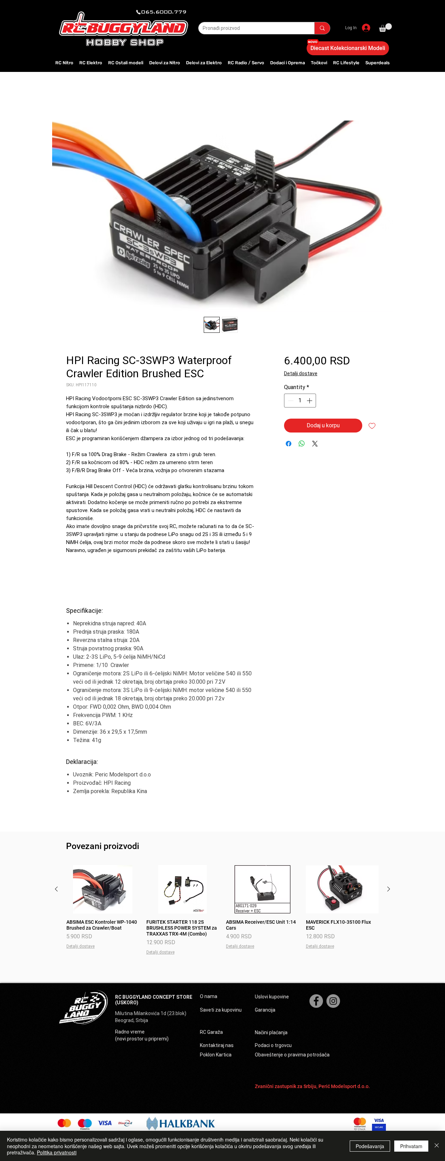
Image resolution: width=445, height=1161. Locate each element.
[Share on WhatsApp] (302, 443)
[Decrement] (290, 400)
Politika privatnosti (56, 1152)
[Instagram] (333, 1001)
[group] (222, 910)
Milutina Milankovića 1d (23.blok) (151, 1013)
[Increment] (310, 400)
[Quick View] (102, 889)
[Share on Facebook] (288, 443)
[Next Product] (389, 889)
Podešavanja (370, 1146)
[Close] (436, 1145)
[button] (385, 27)
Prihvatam (411, 1146)
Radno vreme (130, 1032)
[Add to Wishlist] (372, 426)
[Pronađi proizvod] (322, 28)
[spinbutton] (300, 400)
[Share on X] (315, 443)
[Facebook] (316, 1001)
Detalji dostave (300, 373)
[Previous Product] (56, 889)
